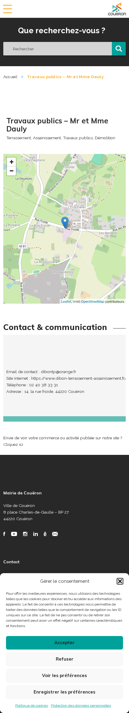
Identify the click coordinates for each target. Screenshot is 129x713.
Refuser (65, 659)
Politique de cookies (31, 705)
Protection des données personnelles (81, 705)
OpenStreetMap (92, 301)
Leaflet (66, 301)
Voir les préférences (64, 675)
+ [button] (12, 162)
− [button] (12, 171)
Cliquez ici (13, 444)
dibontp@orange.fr (58, 371)
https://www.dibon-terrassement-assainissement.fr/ (79, 378)
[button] (120, 581)
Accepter (64, 642)
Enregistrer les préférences (64, 692)
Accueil (10, 76)
